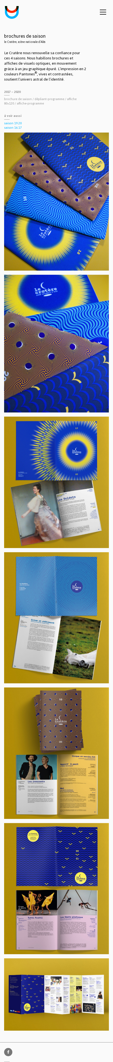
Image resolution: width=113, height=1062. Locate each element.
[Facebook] (8, 1052)
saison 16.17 (13, 128)
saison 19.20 (13, 123)
